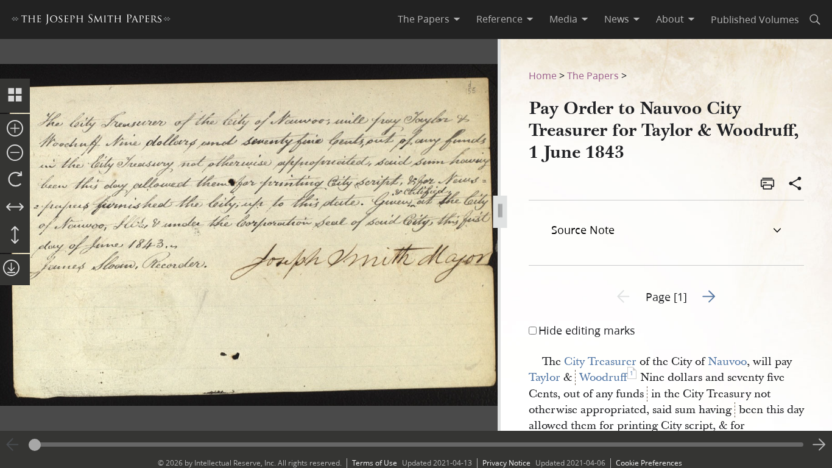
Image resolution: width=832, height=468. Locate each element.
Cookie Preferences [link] (649, 463)
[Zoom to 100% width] (15, 207)
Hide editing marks (586, 330)
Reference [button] (499, 19)
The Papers (593, 75)
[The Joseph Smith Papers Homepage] (91, 21)
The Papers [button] (423, 19)
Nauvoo (727, 361)
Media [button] (563, 19)
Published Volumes (755, 19)
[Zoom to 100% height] (15, 235)
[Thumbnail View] (15, 95)
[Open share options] (795, 184)
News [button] (616, 19)
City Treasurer (600, 361)
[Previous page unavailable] (13, 445)
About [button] (670, 19)
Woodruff (603, 377)
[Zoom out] (15, 153)
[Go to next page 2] (819, 445)
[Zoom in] (15, 129)
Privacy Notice (506, 463)
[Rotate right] (15, 179)
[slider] (416, 444)
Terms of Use (374, 463)
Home (543, 75)
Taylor (544, 377)
